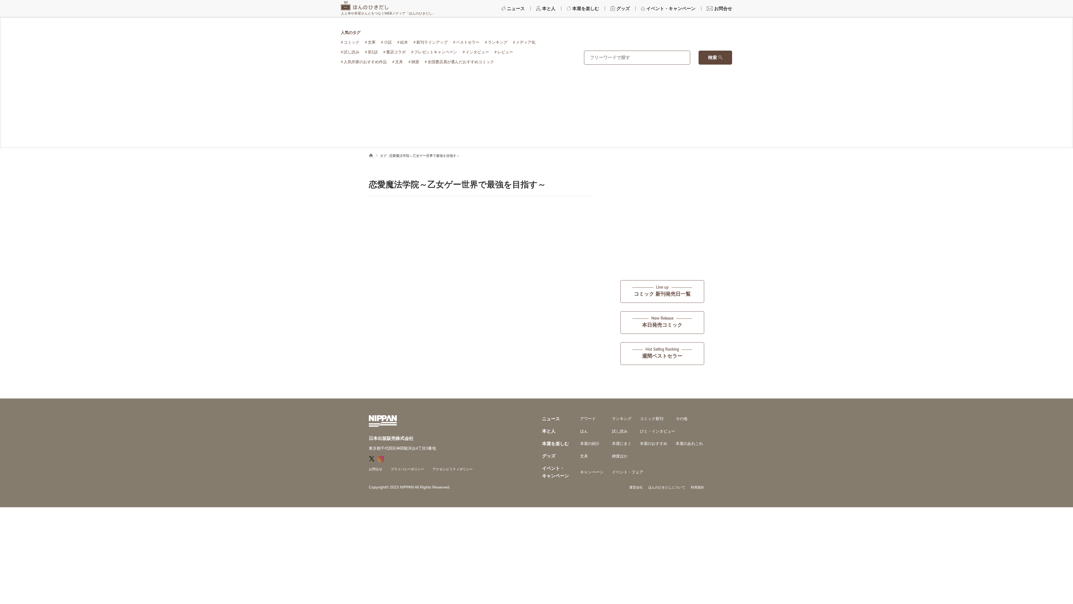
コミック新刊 (651, 418)
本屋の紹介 (590, 443)
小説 (388, 42)
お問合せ (375, 469)
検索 (712, 57)
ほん (584, 431)
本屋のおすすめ (653, 443)
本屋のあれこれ (689, 443)
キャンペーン (592, 472)
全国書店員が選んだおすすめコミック (461, 62)
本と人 (549, 431)
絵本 (404, 42)
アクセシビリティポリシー (453, 469)
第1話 (373, 52)
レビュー (505, 52)
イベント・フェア (627, 472)
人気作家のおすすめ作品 (365, 62)
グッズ (549, 456)
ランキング (497, 42)
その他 (681, 418)
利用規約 (697, 487)
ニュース (551, 418)
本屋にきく (622, 443)
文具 (399, 62)
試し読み (351, 52)
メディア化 (525, 42)
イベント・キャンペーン (555, 472)
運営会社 (636, 487)
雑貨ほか (620, 456)
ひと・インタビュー (657, 431)
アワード (588, 418)
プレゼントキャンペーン (435, 52)
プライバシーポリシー (407, 469)
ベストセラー (467, 42)
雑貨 (415, 62)
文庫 (372, 42)
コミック (351, 42)
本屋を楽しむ (555, 443)
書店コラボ (396, 52)
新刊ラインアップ (432, 42)
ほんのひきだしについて (666, 487)
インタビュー (477, 52)
